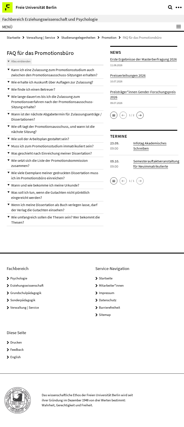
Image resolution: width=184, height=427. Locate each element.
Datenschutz (107, 300)
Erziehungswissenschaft (27, 285)
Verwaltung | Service (40, 37)
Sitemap (105, 314)
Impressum (106, 293)
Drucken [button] (16, 342)
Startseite (13, 37)
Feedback (17, 349)
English (15, 357)
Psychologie (18, 278)
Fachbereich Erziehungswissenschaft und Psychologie (50, 19)
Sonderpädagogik (22, 300)
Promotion (109, 37)
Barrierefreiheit (109, 307)
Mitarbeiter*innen (111, 285)
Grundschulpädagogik (25, 293)
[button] (55, 72)
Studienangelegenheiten (78, 37)
